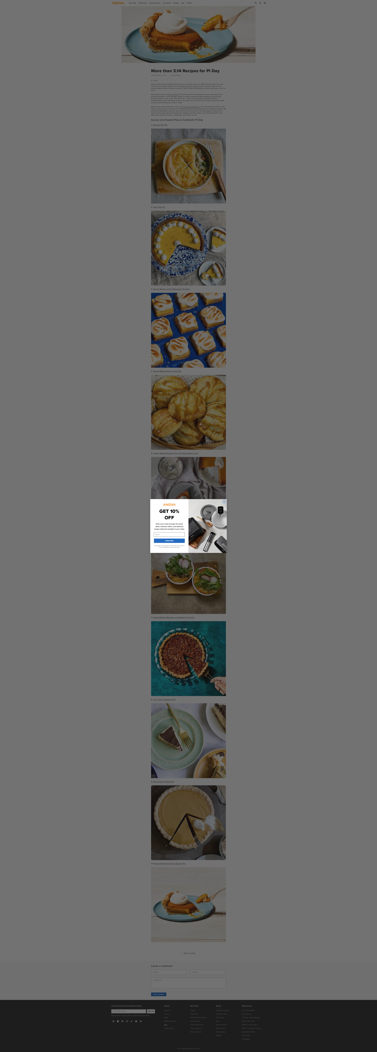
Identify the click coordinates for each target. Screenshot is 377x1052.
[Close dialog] (224, 501)
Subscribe (169, 541)
